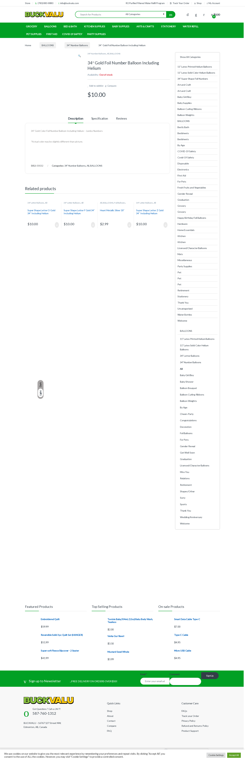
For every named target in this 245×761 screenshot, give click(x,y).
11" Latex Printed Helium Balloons (195, 66)
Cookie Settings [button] (216, 755)
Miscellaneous (185, 260)
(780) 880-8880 (45, 3)
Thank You (183, 302)
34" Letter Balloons (36, 202)
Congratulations (188, 420)
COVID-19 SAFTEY (72, 34)
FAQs (184, 710)
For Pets (182, 181)
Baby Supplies (185, 103)
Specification (99, 118)
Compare (111, 85)
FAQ (109, 730)
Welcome (182, 320)
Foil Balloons (119, 202)
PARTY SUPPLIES (96, 34)
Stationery (183, 296)
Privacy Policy (188, 720)
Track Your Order (181, 3)
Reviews (121, 118)
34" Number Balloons (77, 45)
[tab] (75, 120)
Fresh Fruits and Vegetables (192, 187)
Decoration (186, 426)
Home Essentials (186, 230)
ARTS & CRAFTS (145, 26)
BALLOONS (50, 26)
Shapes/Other (187, 491)
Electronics (183, 169)
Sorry (182, 497)
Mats (180, 254)
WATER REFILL (190, 26)
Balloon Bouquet (188, 388)
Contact (111, 720)
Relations (185, 478)
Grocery (182, 205)
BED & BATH (70, 26)
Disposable (183, 163)
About (110, 716)
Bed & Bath (183, 127)
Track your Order (190, 716)
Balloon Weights (186, 115)
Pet (179, 272)
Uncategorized (185, 308)
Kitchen (182, 236)
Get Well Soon (187, 452)
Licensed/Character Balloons (192, 248)
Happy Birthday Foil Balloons (192, 217)
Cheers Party (187, 414)
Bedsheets (183, 133)
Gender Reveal (185, 193)
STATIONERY (168, 26)
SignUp (210, 675)
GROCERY (31, 26)
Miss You (184, 472)
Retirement (183, 290)
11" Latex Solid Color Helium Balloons (196, 72)
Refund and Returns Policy (195, 725)
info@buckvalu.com (69, 3)
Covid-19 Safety (186, 157)
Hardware (183, 223)
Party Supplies (185, 266)
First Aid (182, 175)
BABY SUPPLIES (120, 26)
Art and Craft (184, 84)
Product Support (190, 730)
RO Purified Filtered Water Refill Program (145, 3)
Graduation (183, 199)
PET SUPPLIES (34, 34)
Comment (175, 674)
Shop (199, 3)
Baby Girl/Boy (184, 96)
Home (28, 45)
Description (75, 118)
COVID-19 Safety (187, 151)
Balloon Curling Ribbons (190, 109)
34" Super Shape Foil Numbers (193, 78)
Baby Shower (186, 381)
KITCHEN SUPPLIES (94, 26)
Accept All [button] (234, 755)
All (108, 53)
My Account (214, 3)
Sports (183, 504)
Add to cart (56, 225)
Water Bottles (185, 314)
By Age (181, 145)
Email (143, 674)
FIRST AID (51, 34)
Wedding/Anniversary (191, 517)
